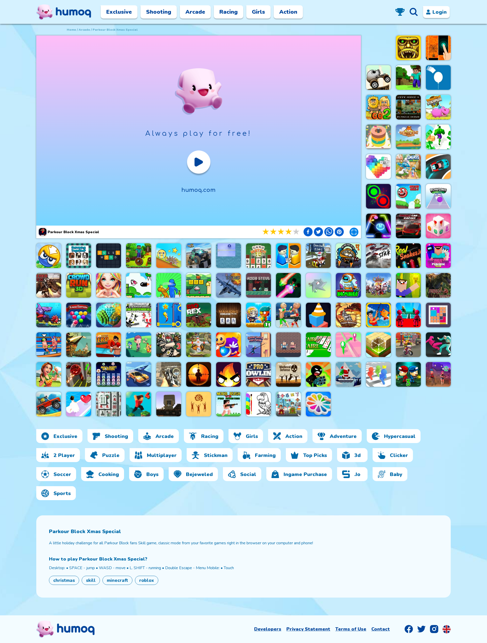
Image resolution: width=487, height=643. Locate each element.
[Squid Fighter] (438, 344)
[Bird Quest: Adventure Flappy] (138, 285)
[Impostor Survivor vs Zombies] (348, 285)
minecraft (117, 580)
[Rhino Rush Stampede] (438, 107)
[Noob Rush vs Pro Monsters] (228, 404)
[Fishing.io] (378, 315)
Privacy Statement (308, 629)
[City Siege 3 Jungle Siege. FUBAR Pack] (168, 344)
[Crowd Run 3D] (78, 285)
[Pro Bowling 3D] (258, 374)
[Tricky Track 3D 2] (348, 344)
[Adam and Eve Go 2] (378, 107)
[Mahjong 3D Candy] (438, 226)
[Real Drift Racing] (138, 374)
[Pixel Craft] (168, 404)
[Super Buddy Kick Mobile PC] (228, 344)
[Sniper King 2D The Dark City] (198, 374)
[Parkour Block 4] (138, 404)
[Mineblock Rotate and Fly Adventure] (138, 255)
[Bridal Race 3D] (78, 404)
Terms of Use (350, 629)
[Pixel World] (108, 315)
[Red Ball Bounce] (168, 255)
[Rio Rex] (198, 315)
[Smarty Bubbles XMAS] (78, 315)
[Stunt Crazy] (378, 77)
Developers (267, 629)
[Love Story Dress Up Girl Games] (108, 285)
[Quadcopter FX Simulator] (198, 344)
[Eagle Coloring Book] (258, 404)
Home (71, 30)
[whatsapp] (329, 232)
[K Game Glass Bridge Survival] (408, 315)
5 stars (296, 232)
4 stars (289, 232)
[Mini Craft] (408, 77)
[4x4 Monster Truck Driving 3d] (198, 255)
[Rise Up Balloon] (438, 77)
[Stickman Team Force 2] (318, 374)
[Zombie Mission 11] (258, 315)
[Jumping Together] (78, 255)
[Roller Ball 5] (408, 196)
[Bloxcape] (438, 315)
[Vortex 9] (438, 374)
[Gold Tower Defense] (348, 315)
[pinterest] (339, 232)
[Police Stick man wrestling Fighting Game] (288, 315)
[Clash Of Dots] (378, 196)
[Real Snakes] (288, 285)
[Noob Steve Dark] (258, 285)
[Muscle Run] (438, 137)
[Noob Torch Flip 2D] (408, 285)
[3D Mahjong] (108, 404)
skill (91, 580)
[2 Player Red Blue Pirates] (288, 344)
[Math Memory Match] (288, 404)
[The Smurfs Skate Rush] (408, 166)
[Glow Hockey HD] (378, 226)
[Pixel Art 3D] (378, 166)
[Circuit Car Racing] (408, 226)
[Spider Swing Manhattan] (258, 344)
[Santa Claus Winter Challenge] (348, 374)
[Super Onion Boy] (198, 285)
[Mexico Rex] (48, 285)
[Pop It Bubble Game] (318, 404)
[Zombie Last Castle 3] (408, 374)
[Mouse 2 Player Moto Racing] (408, 344)
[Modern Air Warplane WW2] (228, 285)
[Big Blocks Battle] (48, 255)
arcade (84, 30)
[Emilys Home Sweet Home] (48, 374)
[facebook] (308, 232)
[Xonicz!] (228, 255)
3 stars (281, 232)
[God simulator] (198, 404)
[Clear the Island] (318, 285)
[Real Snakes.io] (408, 255)
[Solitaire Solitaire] (318, 344)
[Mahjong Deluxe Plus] (228, 315)
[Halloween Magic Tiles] (438, 48)
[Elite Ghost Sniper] (168, 374)
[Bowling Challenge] (438, 196)
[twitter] (318, 232)
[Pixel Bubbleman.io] (378, 374)
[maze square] (318, 315)
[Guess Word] (108, 255)
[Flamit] (228, 374)
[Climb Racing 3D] (48, 404)
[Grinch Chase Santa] (318, 255)
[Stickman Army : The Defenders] (138, 315)
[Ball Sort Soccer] (108, 374)
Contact (380, 629)
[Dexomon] (138, 344)
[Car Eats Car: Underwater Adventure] (48, 315)
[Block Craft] (378, 344)
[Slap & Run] (168, 285)
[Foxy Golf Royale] (408, 137)
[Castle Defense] (378, 285)
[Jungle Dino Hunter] (438, 285)
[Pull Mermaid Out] (168, 315)
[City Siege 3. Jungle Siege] (408, 107)
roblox (146, 580)
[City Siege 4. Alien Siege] (348, 255)
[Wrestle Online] (48, 344)
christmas (64, 580)
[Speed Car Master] (438, 166)
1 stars (266, 232)
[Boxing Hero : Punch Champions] (108, 344)
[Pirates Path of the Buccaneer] (78, 344)
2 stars (273, 232)
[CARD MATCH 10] (258, 255)
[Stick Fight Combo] (378, 255)
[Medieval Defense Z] (288, 374)
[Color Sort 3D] (378, 137)
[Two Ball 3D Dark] (78, 374)
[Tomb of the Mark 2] (408, 48)
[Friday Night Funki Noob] (438, 255)
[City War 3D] (288, 255)
